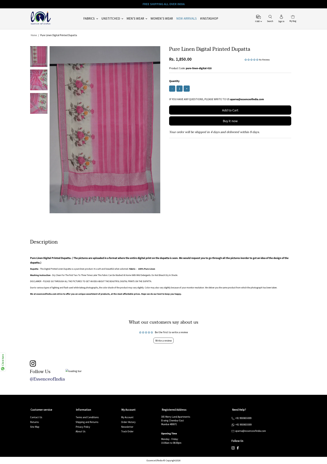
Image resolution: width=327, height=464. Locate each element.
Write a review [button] (163, 340)
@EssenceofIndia (47, 379)
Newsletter (127, 426)
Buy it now (230, 121)
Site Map (34, 426)
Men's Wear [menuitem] (136, 18)
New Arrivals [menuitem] (186, 18)
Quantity (174, 81)
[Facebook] (237, 448)
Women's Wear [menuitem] (162, 18)
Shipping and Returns (87, 422)
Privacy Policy (83, 426)
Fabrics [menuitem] (89, 18)
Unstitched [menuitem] (111, 18)
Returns (34, 422)
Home (34, 35)
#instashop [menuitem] (209, 18)
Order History (128, 422)
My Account (127, 417)
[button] (252, 59)
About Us (80, 431)
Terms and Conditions (87, 417)
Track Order (127, 431)
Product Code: (177, 68)
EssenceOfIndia (155, 460)
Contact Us (36, 417)
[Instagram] (233, 448)
